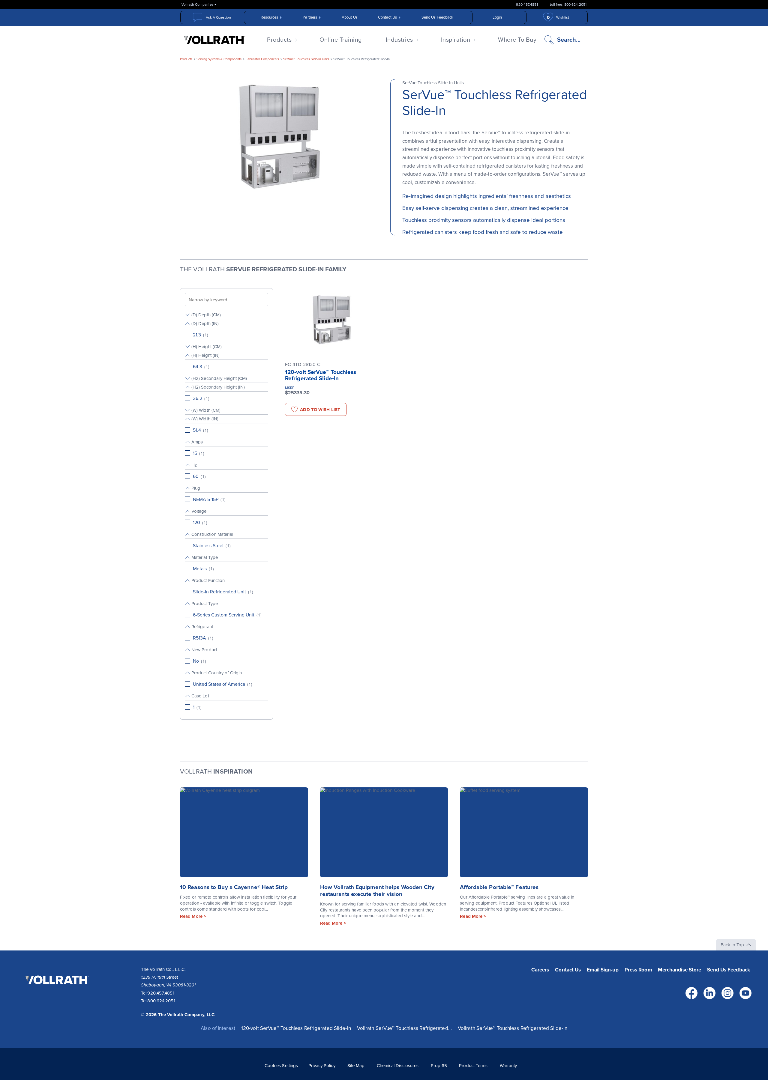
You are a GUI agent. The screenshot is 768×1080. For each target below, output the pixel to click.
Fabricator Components (262, 59)
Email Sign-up (602, 970)
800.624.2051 (161, 1001)
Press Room (638, 970)
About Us (350, 17)
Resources (269, 17)
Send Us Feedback (438, 17)
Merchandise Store (679, 970)
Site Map (356, 1065)
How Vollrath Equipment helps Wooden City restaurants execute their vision (377, 890)
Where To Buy (517, 39)
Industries (399, 39)
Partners (310, 17)
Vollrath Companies (198, 4)
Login (497, 17)
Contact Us (387, 17)
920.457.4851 (527, 4)
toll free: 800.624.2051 (568, 4)
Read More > (193, 916)
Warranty (508, 1065)
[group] (226, 315)
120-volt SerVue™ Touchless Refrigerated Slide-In (320, 375)
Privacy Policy (321, 1065)
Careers (540, 970)
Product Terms (473, 1065)
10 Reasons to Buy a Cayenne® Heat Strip (234, 887)
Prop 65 (439, 1065)
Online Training (341, 39)
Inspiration (455, 39)
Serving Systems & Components (219, 59)
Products (279, 39)
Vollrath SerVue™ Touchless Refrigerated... (404, 1028)
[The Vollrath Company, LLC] (56, 993)
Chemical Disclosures (398, 1065)
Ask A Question (218, 17)
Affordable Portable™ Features (499, 887)
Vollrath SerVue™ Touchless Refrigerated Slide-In (512, 1028)
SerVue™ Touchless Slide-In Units (306, 59)
